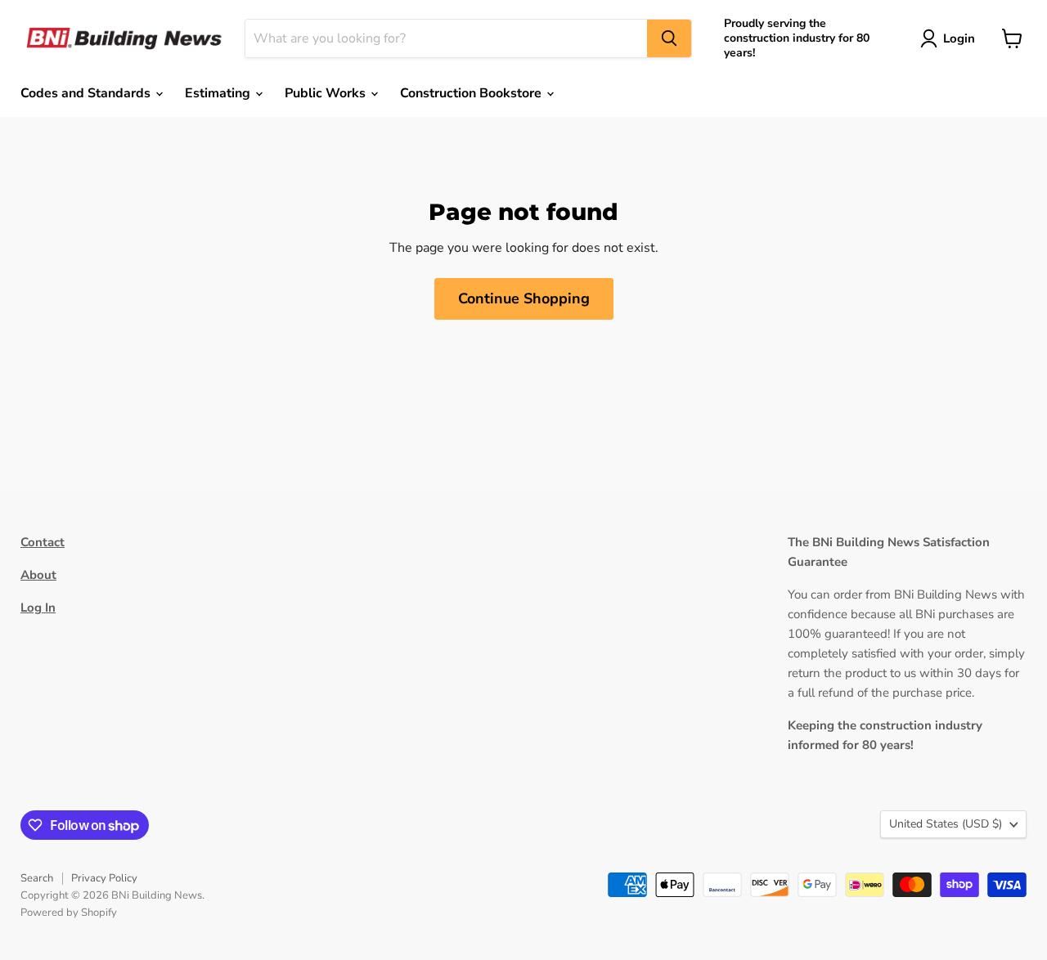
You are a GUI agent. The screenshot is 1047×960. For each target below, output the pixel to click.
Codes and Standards (87, 93)
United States (945, 824)
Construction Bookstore (472, 93)
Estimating (219, 93)
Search (36, 878)
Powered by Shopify (68, 912)
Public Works (327, 93)
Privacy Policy (104, 878)
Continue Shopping (524, 298)
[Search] (669, 38)
